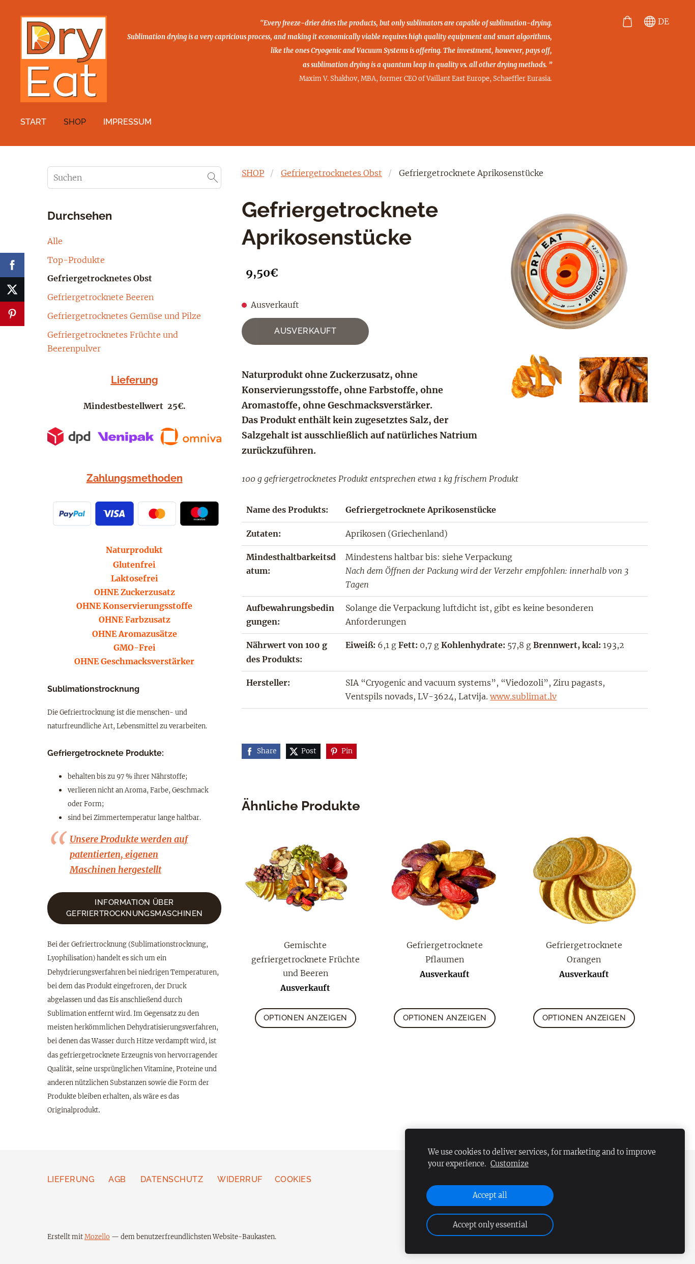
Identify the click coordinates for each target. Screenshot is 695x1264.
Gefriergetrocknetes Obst (331, 173)
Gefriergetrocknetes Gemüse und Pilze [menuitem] (124, 316)
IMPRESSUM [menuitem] (127, 122)
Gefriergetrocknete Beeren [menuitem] (100, 297)
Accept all (490, 1195)
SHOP (253, 173)
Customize (509, 1163)
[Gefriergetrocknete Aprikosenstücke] (536, 379)
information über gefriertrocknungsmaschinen (134, 908)
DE (662, 21)
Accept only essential (490, 1224)
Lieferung (134, 380)
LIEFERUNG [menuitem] (70, 1179)
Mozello (97, 1236)
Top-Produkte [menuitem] (76, 260)
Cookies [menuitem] (293, 1179)
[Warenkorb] (627, 21)
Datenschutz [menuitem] (171, 1179)
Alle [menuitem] (55, 241)
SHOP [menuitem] (75, 122)
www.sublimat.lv (523, 696)
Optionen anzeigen (305, 1017)
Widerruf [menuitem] (240, 1179)
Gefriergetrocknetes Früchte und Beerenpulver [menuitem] (112, 342)
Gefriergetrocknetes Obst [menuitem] (99, 278)
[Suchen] (213, 177)
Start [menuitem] (33, 122)
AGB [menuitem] (117, 1179)
